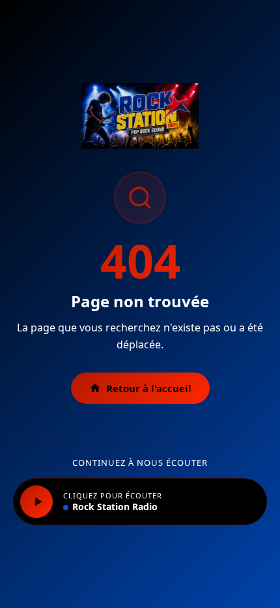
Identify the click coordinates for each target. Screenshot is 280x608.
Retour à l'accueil (148, 388)
